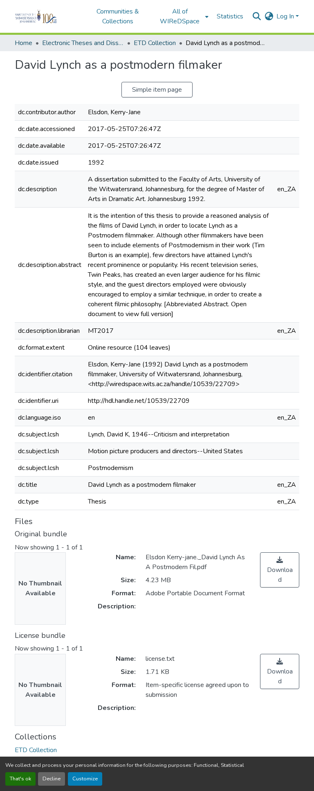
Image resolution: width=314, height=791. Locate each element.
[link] (279, 570)
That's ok (20, 778)
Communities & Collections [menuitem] (117, 16)
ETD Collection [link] (155, 42)
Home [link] (23, 42)
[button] (47, 16)
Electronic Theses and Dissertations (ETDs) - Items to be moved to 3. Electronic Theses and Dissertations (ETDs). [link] (83, 42)
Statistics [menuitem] (230, 16)
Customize (85, 778)
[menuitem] (182, 16)
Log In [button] (286, 16)
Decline (52, 778)
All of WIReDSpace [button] (180, 16)
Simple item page (157, 89)
